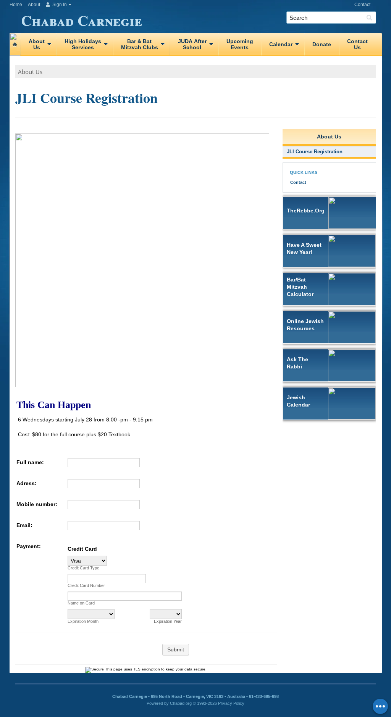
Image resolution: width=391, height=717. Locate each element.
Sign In (59, 4)
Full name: (30, 462)
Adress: (26, 483)
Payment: (28, 546)
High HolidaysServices (83, 44)
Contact (362, 4)
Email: (24, 525)
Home (16, 4)
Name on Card (81, 603)
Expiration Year (167, 621)
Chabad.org (181, 703)
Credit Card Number (86, 585)
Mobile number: (36, 504)
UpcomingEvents (239, 44)
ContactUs (357, 44)
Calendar (280, 44)
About (34, 4)
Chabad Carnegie (81, 19)
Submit (175, 649)
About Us (30, 72)
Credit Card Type (83, 568)
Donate (321, 44)
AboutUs (37, 44)
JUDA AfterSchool (192, 44)
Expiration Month (83, 621)
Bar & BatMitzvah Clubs (139, 44)
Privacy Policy (231, 703)
